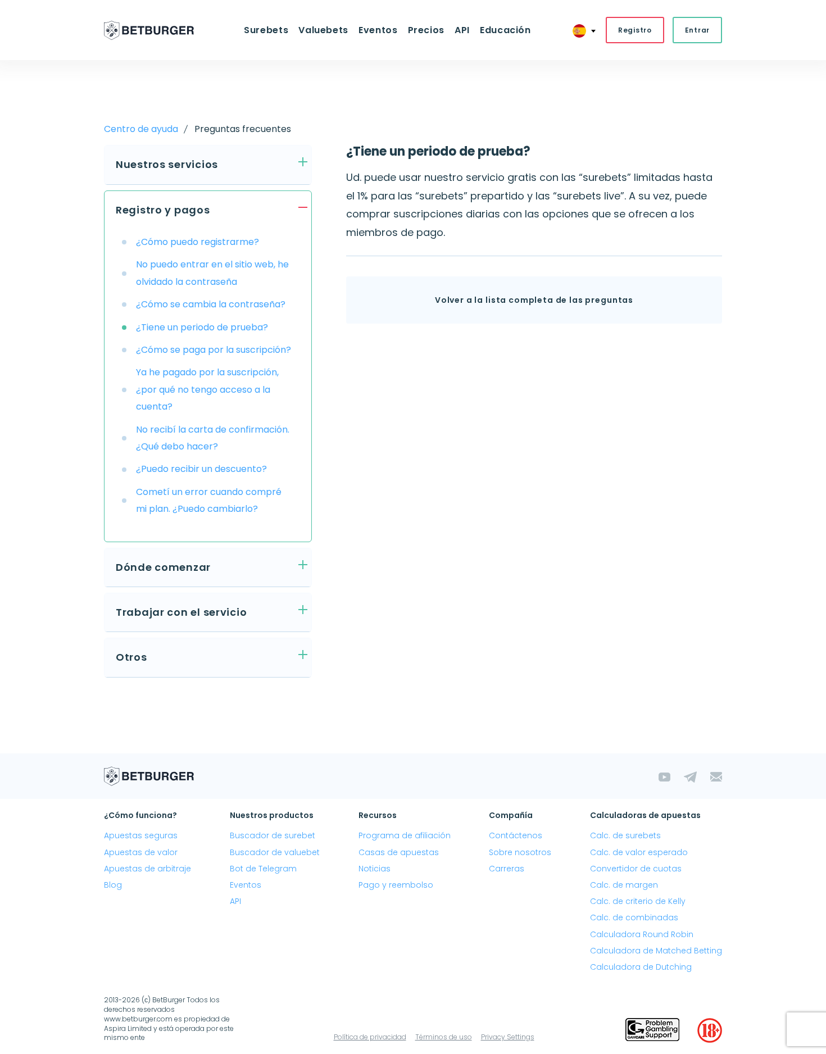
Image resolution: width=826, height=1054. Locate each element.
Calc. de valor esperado (639, 852)
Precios (426, 30)
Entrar (697, 30)
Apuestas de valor (141, 852)
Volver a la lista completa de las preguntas (534, 300)
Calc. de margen (624, 885)
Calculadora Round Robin (641, 934)
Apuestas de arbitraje (147, 868)
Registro (635, 30)
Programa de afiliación (404, 835)
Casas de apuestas (398, 852)
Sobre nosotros (520, 852)
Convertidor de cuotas (636, 868)
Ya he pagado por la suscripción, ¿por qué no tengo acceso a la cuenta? (207, 389)
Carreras (506, 868)
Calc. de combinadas (634, 917)
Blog (113, 885)
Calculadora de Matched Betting (656, 950)
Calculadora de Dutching (641, 967)
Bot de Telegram (263, 868)
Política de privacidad (370, 1037)
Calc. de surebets (625, 835)
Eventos (245, 885)
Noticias (374, 868)
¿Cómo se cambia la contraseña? (210, 304)
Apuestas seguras (141, 835)
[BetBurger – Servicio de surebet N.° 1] (149, 30)
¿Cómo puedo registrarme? (197, 241)
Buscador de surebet (272, 835)
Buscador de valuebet (275, 852)
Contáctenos (515, 835)
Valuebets (323, 30)
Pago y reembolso (395, 885)
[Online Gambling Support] (652, 1030)
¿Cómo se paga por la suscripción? (213, 349)
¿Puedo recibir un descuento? (201, 468)
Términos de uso (443, 1037)
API (462, 30)
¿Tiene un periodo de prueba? (202, 327)
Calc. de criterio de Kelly (638, 901)
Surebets (266, 30)
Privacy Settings (507, 1037)
